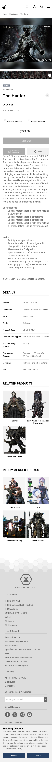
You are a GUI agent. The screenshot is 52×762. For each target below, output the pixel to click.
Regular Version (38, 121)
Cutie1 (8, 617)
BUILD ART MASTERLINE (16, 613)
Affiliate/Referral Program (16, 665)
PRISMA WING (11, 609)
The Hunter (24, 14)
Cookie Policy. (16, 749)
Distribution (10, 682)
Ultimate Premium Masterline (35, 309)
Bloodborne (13, 14)
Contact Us (10, 686)
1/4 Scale (27, 323)
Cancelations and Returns (16, 661)
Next (49, 75)
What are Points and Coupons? (18, 657)
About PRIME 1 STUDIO (15, 678)
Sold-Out (26, 141)
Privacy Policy (11, 645)
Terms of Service (12, 637)
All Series (9, 621)
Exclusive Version (14, 121)
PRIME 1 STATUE (30, 303)
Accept (14, 755)
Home (5, 14)
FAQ (7, 653)
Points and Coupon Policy (16, 641)
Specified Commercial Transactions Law (22, 649)
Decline (38, 755)
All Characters (11, 625)
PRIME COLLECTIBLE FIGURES (19, 605)
